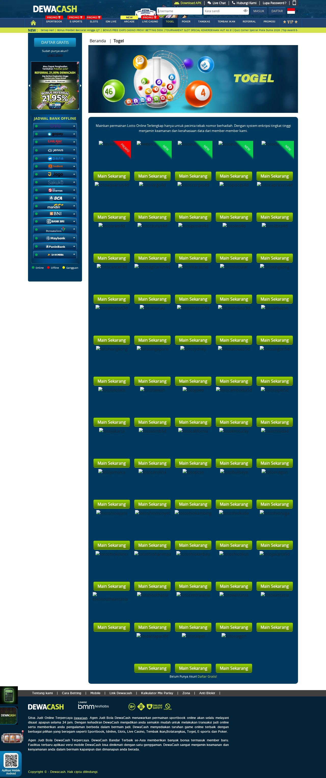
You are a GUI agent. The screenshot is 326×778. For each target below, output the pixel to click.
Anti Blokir (207, 693)
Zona (186, 693)
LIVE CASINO (150, 20)
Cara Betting (71, 693)
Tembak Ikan (226, 21)
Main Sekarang (112, 176)
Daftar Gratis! (207, 676)
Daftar (277, 11)
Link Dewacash (121, 693)
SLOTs (92, 20)
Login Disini (55, 55)
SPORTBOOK (54, 20)
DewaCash (80, 718)
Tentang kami (42, 693)
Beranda (98, 41)
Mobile (95, 693)
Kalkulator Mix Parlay (157, 693)
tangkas (204, 21)
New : (33, 30)
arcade (129, 20)
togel (170, 21)
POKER (186, 21)
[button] (292, 11)
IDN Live (111, 21)
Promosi (269, 21)
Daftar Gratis (55, 42)
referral (249, 21)
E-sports (75, 20)
